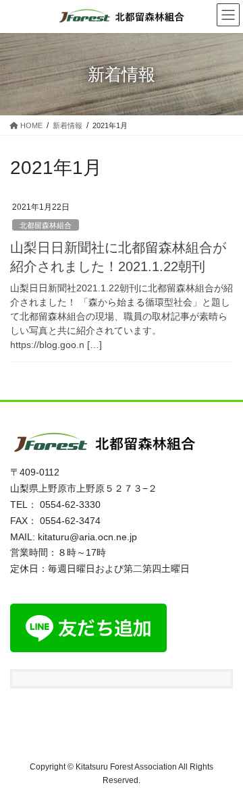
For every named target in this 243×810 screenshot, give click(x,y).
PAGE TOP (223, 773)
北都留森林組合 (46, 225)
